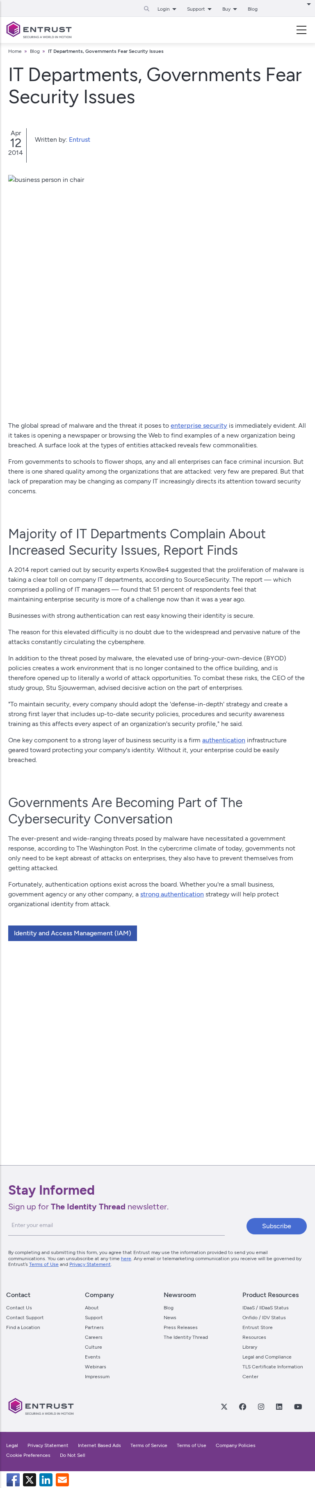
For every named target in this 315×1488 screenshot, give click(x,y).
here (126, 1258)
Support (94, 1317)
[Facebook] (242, 1406)
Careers (94, 1337)
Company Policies (236, 1445)
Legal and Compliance (267, 1357)
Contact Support (25, 1317)
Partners (94, 1327)
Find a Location (23, 1327)
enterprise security (199, 425)
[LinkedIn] (279, 1406)
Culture (93, 1347)
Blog (253, 9)
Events (92, 1357)
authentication (223, 740)
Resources (254, 1337)
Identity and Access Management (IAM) (72, 933)
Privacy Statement (90, 1264)
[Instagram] (261, 1406)
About (92, 1308)
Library (249, 1347)
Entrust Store (257, 1327)
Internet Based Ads (99, 1445)
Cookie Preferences (28, 1455)
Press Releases (181, 1327)
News (170, 1317)
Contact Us (19, 1308)
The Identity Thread (186, 1337)
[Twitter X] (224, 1406)
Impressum (97, 1376)
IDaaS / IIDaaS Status (265, 1308)
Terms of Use (44, 1264)
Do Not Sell (72, 1455)
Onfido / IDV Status (264, 1317)
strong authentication (172, 894)
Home (15, 51)
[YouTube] (298, 1406)
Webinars (95, 1367)
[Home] (39, 30)
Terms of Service (148, 1445)
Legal (12, 1445)
